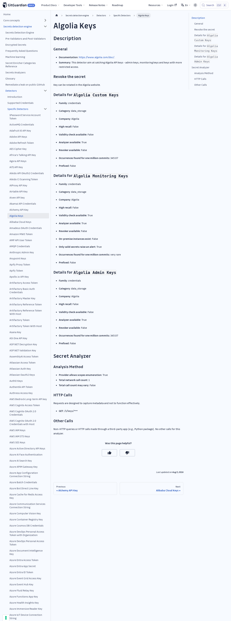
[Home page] (56, 15)
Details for (206, 37)
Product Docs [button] (49, 5)
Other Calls (200, 84)
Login (170, 5)
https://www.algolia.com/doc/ (96, 57)
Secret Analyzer (200, 67)
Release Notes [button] (97, 5)
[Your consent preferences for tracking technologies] (6, 618)
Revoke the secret (204, 29)
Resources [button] (154, 5)
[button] (25, 20)
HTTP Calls (200, 79)
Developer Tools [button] (73, 5)
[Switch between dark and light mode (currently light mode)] (195, 5)
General (198, 23)
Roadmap (117, 5)
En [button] (186, 5)
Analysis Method (203, 73)
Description (198, 17)
